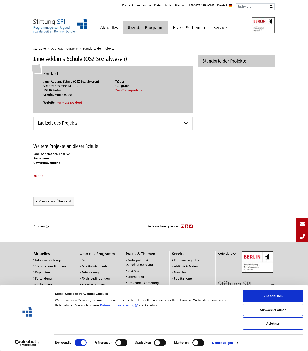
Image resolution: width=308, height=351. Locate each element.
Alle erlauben (273, 296)
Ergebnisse (42, 272)
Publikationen (184, 278)
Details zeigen (222, 343)
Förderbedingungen (96, 278)
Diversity (133, 271)
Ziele (85, 260)
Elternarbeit (136, 277)
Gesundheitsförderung (143, 283)
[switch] (121, 342)
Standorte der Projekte (98, 49)
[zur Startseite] (60, 25)
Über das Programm (145, 28)
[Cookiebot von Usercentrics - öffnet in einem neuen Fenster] (27, 343)
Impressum (143, 5)
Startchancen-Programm (51, 266)
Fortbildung (43, 278)
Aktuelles (109, 28)
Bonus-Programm (93, 284)
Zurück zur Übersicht (55, 201)
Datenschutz (162, 5)
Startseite (39, 49)
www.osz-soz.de (67, 102)
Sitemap (180, 5)
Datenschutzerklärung (117, 305)
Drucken (39, 226)
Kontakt (127, 5)
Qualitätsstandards (94, 266)
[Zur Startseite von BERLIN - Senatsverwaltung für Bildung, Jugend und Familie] (263, 25)
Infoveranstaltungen (49, 260)
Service (220, 28)
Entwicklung (90, 272)
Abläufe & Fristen (186, 266)
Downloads (182, 272)
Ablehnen (273, 323)
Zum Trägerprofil (127, 90)
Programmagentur (186, 260)
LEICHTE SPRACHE (201, 5)
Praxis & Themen (189, 28)
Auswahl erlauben (273, 310)
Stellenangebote (46, 284)
